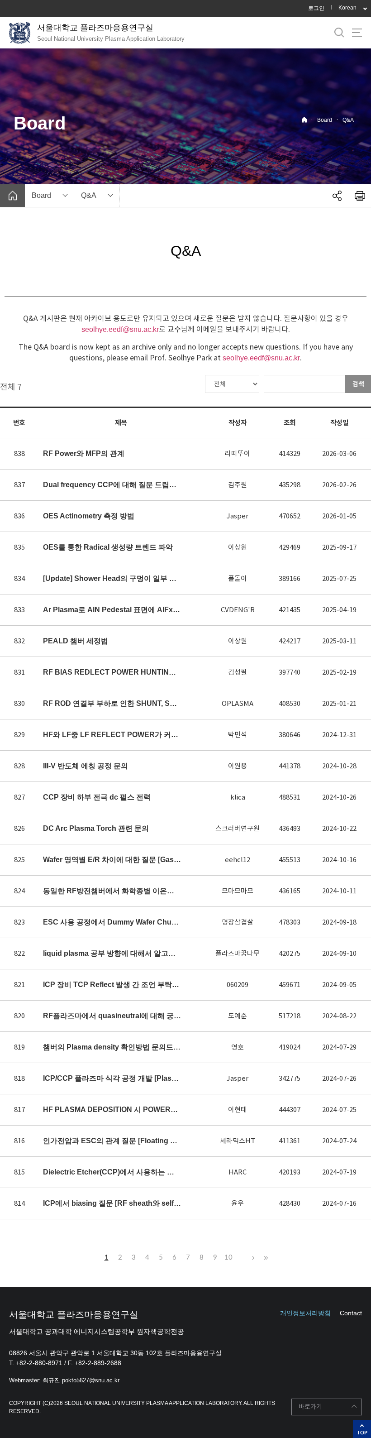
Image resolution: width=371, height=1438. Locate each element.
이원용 (237, 766)
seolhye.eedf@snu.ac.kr (120, 329)
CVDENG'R (238, 609)
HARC (237, 1172)
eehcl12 (237, 859)
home (12, 195)
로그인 (316, 8)
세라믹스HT (237, 1140)
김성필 (237, 672)
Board (324, 120)
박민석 (237, 734)
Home (304, 120)
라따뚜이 (237, 453)
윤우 (237, 1203)
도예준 (237, 1015)
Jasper (237, 516)
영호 (237, 1047)
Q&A (348, 120)
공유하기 (337, 195)
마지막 (264, 1258)
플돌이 (237, 578)
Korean (347, 8)
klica (237, 797)
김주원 (237, 484)
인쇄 (359, 195)
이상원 (237, 547)
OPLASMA (237, 703)
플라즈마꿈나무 (237, 953)
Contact (351, 1313)
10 (228, 1257)
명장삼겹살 (237, 922)
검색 (358, 384)
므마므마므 (237, 891)
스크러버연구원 (237, 828)
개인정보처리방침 (305, 1313)
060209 (237, 984)
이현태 (237, 1109)
